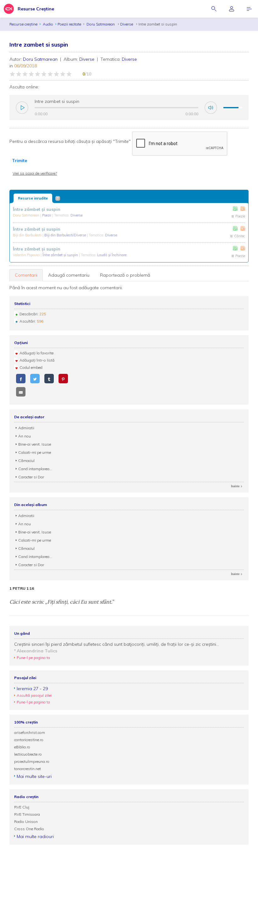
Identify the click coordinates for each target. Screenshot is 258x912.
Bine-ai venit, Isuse (34, 444)
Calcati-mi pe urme (34, 452)
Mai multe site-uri (34, 776)
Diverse (127, 24)
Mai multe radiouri (35, 836)
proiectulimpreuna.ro (31, 761)
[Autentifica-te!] (235, 208)
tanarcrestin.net (27, 768)
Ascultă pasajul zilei (34, 695)
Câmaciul (26, 460)
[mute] (211, 107)
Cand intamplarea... (35, 468)
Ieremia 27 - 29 (32, 688)
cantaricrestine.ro (28, 739)
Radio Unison (26, 821)
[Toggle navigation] (249, 9)
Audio (48, 24)
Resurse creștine (23, 24)
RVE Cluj (21, 807)
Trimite (19, 160)
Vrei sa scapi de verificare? (35, 173)
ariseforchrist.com (29, 732)
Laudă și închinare (111, 255)
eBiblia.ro (22, 747)
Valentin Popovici (27, 255)
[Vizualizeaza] (242, 208)
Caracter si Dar (31, 477)
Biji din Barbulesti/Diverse (65, 235)
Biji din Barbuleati (27, 235)
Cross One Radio (29, 828)
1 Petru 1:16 (21, 588)
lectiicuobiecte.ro (28, 754)
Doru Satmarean (101, 24)
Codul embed (31, 367)
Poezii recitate (69, 24)
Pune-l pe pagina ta (33, 657)
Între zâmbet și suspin (36, 209)
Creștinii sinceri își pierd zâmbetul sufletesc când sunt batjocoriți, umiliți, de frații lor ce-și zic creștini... (116, 644)
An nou (24, 436)
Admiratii (26, 427)
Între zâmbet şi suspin (60, 255)
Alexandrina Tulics (37, 651)
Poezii (47, 215)
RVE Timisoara (27, 814)
